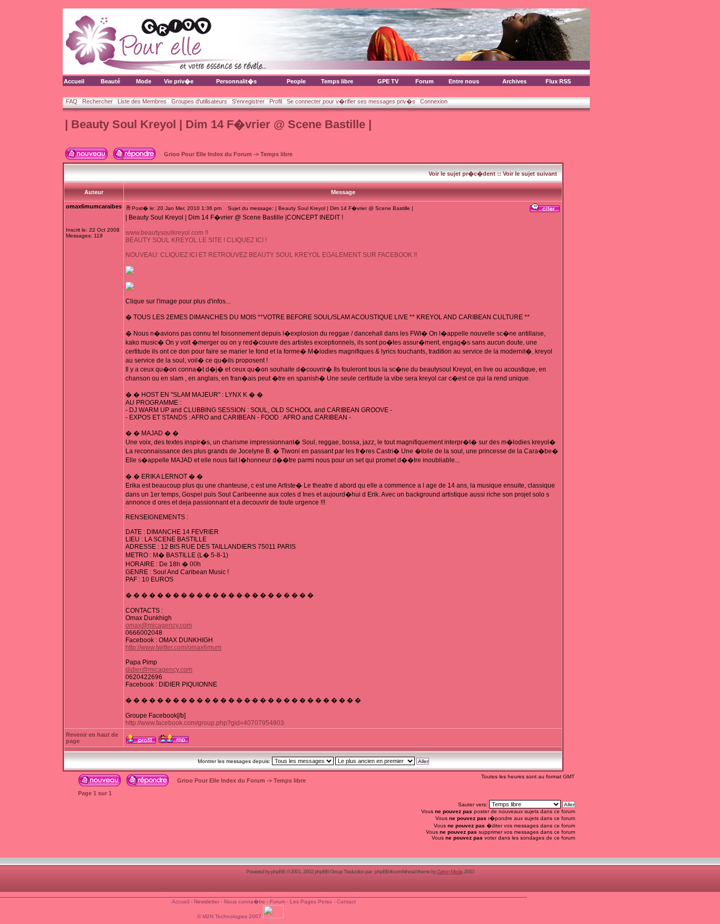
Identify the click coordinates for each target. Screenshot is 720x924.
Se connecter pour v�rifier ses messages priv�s (351, 101)
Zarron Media (450, 871)
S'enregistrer (248, 101)
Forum (424, 81)
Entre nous (464, 81)
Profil (275, 101)
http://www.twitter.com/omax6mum (173, 647)
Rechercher (97, 101)
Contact (346, 901)
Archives (514, 81)
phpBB (278, 871)
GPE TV (387, 81)
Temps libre (337, 81)
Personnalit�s (236, 81)
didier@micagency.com (158, 669)
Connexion (433, 101)
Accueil (74, 81)
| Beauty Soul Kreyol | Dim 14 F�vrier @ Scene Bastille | (218, 124)
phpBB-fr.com (388, 871)
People (296, 81)
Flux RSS (558, 81)
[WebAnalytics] (274, 916)
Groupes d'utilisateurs (199, 101)
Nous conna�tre (244, 901)
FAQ (71, 101)
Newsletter (206, 901)
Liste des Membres (142, 101)
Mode (143, 81)
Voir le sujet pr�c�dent (462, 173)
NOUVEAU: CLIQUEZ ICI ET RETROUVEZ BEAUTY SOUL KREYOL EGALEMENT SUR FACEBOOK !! (271, 255)
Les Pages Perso (311, 901)
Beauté (110, 81)
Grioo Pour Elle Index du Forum (208, 154)
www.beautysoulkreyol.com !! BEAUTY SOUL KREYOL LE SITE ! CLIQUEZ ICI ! (196, 236)
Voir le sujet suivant (530, 173)
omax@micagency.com (158, 625)
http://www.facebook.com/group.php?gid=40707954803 (204, 723)
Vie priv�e (178, 81)
